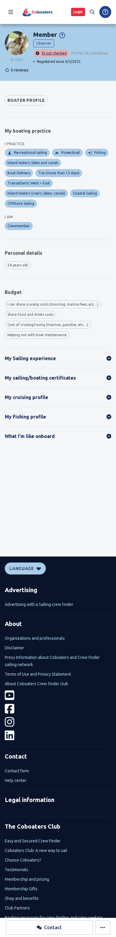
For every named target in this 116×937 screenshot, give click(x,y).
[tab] (26, 100)
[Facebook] (58, 708)
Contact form (17, 770)
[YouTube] (58, 695)
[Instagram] (58, 721)
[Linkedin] (58, 735)
